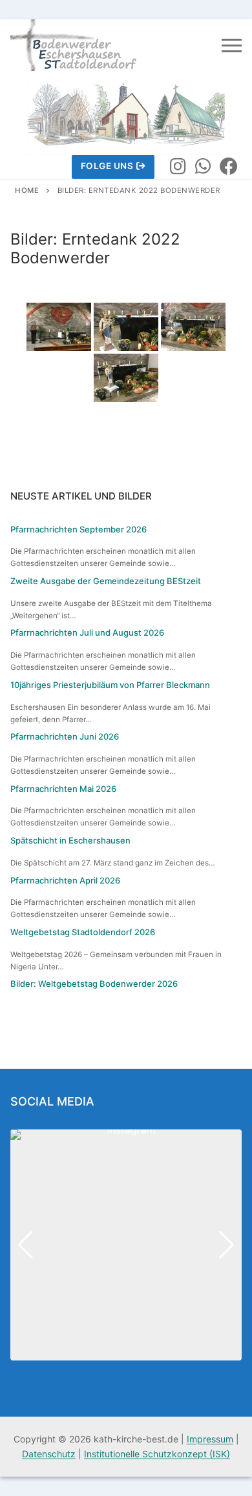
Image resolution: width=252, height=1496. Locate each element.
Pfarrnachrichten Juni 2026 (64, 736)
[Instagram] (178, 167)
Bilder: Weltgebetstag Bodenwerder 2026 (94, 983)
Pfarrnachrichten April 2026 (65, 880)
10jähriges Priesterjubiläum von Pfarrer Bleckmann (110, 685)
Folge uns (107, 166)
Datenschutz (49, 1453)
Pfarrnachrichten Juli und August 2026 (87, 632)
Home (27, 190)
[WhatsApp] (204, 167)
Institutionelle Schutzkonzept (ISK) (157, 1453)
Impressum (210, 1438)
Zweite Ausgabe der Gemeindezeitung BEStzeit (105, 581)
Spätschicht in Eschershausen (70, 840)
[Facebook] (229, 167)
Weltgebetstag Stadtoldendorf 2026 (82, 932)
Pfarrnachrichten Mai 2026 (63, 788)
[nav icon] (232, 45)
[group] (126, 1244)
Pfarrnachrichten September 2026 (78, 529)
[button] (126, 1351)
